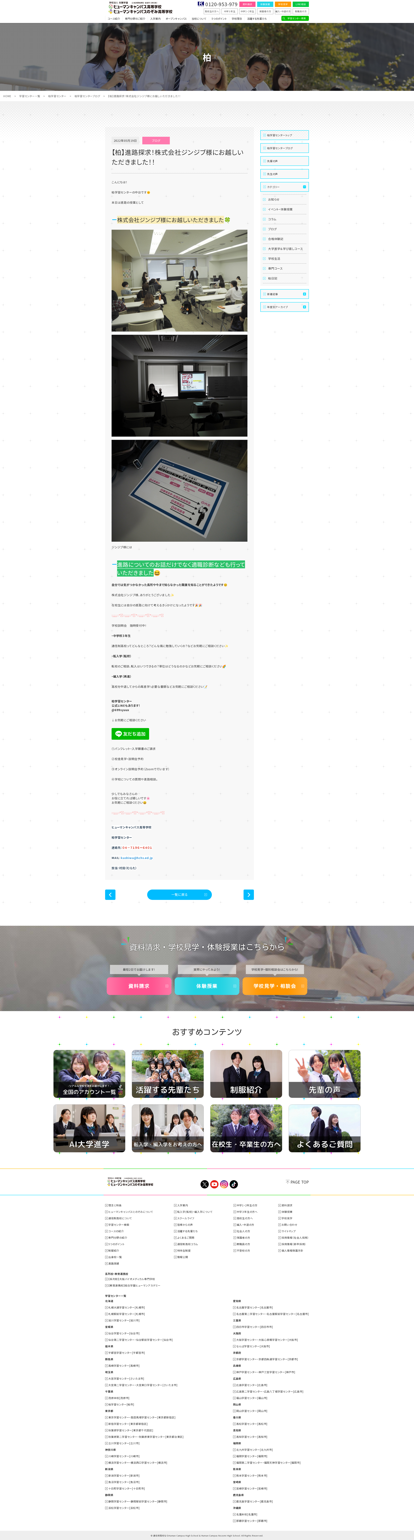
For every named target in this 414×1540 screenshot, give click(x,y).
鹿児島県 (238, 1495)
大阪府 (237, 1333)
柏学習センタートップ (279, 135)
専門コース (275, 268)
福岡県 (237, 1443)
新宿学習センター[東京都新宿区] (128, 1424)
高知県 (237, 1430)
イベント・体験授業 (280, 209)
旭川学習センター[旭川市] (124, 1320)
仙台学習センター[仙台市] (124, 1333)
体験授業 (265, 4)
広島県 (237, 1378)
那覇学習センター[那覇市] (251, 1521)
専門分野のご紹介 (135, 19)
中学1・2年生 (247, 11)
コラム (272, 219)
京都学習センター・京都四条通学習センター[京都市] (267, 1359)
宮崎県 (237, 1482)
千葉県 (109, 1391)
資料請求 (247, 4)
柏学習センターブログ (87, 96)
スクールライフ (185, 1218)
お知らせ (273, 199)
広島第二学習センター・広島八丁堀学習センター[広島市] (270, 1391)
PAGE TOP (300, 1182)
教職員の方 (301, 11)
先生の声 (272, 174)
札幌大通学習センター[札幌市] (126, 1307)
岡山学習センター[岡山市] (251, 1411)
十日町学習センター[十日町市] (126, 1488)
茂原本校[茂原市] (119, 1398)
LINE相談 (301, 4)
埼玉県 (109, 1372)
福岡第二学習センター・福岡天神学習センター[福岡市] (268, 1463)
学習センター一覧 (29, 96)
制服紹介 (113, 1250)
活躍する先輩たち (257, 19)
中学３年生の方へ (247, 1212)
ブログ (272, 229)
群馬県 (109, 1359)
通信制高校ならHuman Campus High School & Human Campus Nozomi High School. (197, 1535)
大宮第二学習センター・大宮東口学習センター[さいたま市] (142, 1385)
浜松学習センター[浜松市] (124, 1508)
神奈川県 (110, 1450)
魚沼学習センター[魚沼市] (124, 1482)
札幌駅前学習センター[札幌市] (126, 1314)
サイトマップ (289, 1231)
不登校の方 (243, 1250)
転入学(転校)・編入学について (195, 1212)
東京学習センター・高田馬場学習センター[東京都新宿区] (142, 1417)
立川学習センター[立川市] (124, 1443)
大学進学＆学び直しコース (285, 249)
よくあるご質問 (186, 1238)
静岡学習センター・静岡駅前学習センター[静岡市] (137, 1501)
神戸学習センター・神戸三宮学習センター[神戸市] (265, 1372)
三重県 (237, 1320)
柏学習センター (57, 96)
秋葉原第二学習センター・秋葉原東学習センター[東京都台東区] (146, 1437)
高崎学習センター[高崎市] (124, 1366)
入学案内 (155, 19)
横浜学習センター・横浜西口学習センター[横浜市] (137, 1463)
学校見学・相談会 (275, 986)
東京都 (109, 1411)
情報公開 (182, 1257)
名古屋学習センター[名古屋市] (254, 1307)
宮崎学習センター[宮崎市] (251, 1488)
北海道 (109, 1301)
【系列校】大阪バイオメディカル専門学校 (131, 1279)
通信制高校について (120, 1218)
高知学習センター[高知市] (251, 1437)
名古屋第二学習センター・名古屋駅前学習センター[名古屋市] (272, 1314)
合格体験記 (275, 239)
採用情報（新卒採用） (294, 1244)
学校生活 (274, 258)
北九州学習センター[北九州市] (254, 1450)
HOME (7, 96)
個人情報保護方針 (292, 1250)
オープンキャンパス (176, 19)
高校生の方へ (212, 11)
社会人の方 (243, 1231)
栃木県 (109, 1346)
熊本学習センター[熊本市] (251, 1475)
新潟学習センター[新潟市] (124, 1475)
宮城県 (109, 1327)
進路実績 (113, 1263)
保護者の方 (265, 11)
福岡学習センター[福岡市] (251, 1456)
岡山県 (237, 1404)
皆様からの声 (185, 1225)
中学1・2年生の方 (247, 1205)
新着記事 (272, 294)
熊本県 (237, 1469)
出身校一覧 (115, 1257)
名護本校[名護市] (246, 1514)
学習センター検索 (297, 18)
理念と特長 (115, 1205)
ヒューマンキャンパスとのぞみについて (130, 1212)
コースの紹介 (116, 1231)
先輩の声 (272, 161)
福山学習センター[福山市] (251, 1398)
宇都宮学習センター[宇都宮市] (126, 1353)
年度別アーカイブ (277, 307)
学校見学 (283, 4)
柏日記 (272, 278)
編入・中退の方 (283, 11)
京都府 (237, 1353)
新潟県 (109, 1469)
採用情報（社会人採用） (295, 1238)
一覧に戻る (179, 894)
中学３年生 (229, 11)
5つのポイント (219, 19)
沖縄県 (237, 1508)
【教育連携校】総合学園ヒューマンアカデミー (134, 1285)
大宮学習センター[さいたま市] (126, 1378)
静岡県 (109, 1495)
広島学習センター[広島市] (251, 1385)
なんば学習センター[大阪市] (253, 1346)
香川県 (237, 1417)
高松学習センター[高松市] (251, 1424)
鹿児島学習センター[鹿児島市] (254, 1501)
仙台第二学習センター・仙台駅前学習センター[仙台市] (140, 1340)
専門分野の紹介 (117, 1238)
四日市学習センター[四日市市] (254, 1327)
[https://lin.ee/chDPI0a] (130, 738)
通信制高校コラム (187, 1244)
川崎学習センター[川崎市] (124, 1456)
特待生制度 (184, 1250)
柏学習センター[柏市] (121, 1404)
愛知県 (237, 1301)
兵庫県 (237, 1366)
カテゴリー (273, 187)
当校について (199, 19)
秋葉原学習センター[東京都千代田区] (130, 1430)
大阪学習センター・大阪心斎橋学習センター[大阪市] (267, 1340)
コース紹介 (114, 19)
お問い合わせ (289, 1225)
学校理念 (237, 19)
